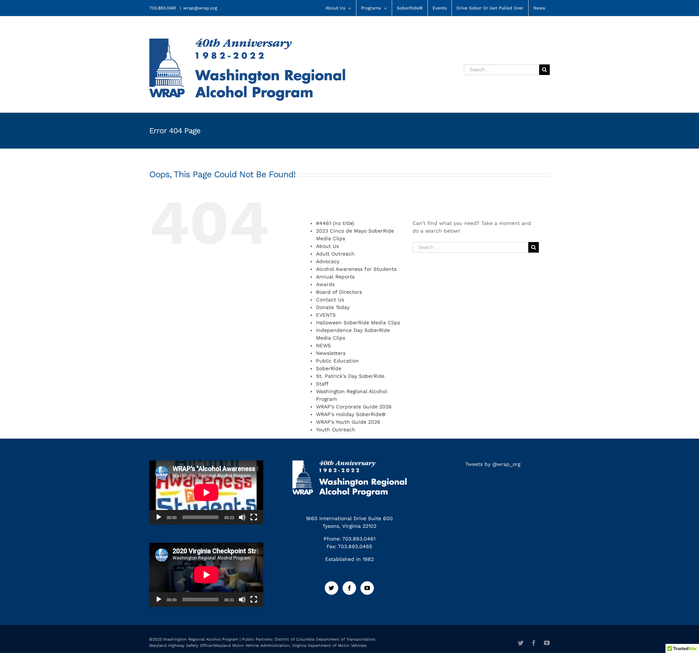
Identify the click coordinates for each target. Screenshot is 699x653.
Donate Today (333, 307)
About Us (327, 246)
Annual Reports (335, 277)
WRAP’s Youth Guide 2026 (348, 422)
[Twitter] (331, 588)
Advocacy (327, 261)
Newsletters (330, 353)
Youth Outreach (335, 429)
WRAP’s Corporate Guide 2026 (354, 406)
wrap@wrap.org (200, 8)
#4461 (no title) (335, 223)
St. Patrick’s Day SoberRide (350, 376)
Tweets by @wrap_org (492, 464)
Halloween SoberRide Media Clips (358, 322)
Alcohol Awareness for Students (356, 269)
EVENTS (326, 315)
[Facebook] (349, 588)
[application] (206, 492)
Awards (325, 284)
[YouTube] (367, 588)
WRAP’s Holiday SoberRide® (351, 414)
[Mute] (242, 517)
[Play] (158, 517)
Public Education (337, 361)
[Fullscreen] (253, 517)
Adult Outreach (335, 254)
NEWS (323, 345)
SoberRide (328, 368)
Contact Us (330, 299)
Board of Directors (339, 292)
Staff (322, 384)
